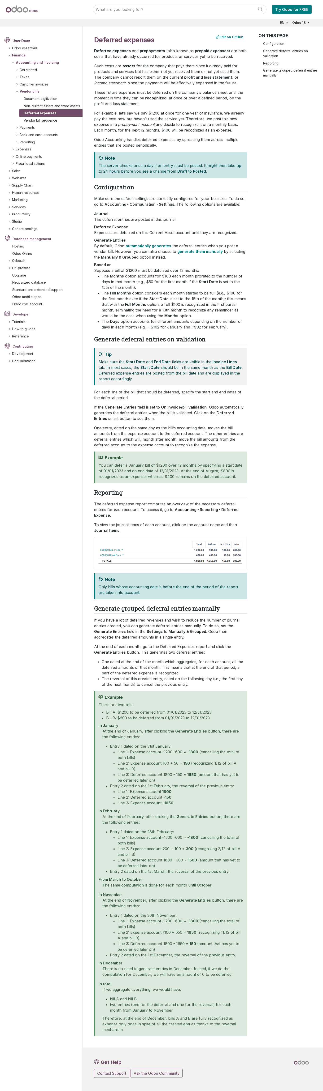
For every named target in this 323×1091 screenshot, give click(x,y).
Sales (16, 171)
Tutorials (18, 322)
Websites (19, 178)
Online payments (29, 156)
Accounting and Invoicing (37, 62)
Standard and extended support (37, 290)
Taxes (24, 77)
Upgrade (19, 275)
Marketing (20, 200)
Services (19, 207)
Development (22, 354)
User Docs (21, 41)
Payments (27, 127)
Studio (17, 221)
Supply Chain (22, 185)
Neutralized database (29, 282)
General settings (24, 229)
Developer (21, 314)
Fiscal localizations (30, 164)
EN (282, 23)
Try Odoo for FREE (292, 9)
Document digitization (40, 99)
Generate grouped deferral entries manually (290, 72)
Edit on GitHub (231, 37)
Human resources (25, 193)
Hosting (18, 246)
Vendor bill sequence (40, 120)
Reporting (27, 142)
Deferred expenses (40, 113)
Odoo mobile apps (26, 297)
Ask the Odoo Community (156, 1073)
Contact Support (111, 1073)
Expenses (23, 149)
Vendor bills (29, 91)
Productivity (21, 214)
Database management (32, 239)
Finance (19, 55)
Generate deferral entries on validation (285, 53)
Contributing (23, 346)
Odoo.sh (18, 261)
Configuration (273, 44)
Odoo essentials (24, 48)
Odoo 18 (299, 23)
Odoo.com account (27, 304)
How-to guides (23, 329)
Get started (28, 70)
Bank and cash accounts (39, 135)
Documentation (23, 361)
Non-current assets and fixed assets (52, 106)
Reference (20, 336)
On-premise (21, 268)
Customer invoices (34, 84)
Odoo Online (22, 253)
